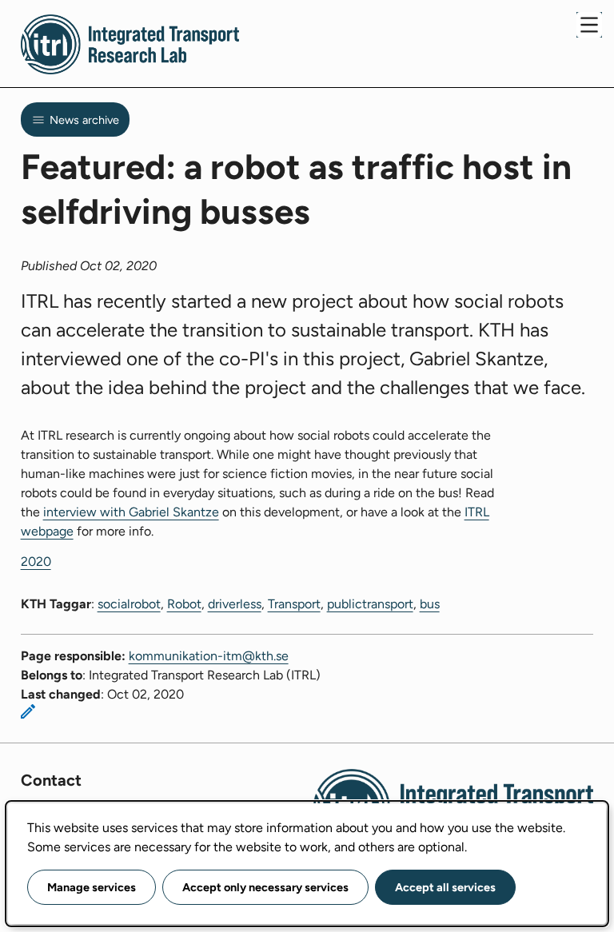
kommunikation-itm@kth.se (209, 655)
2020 (36, 561)
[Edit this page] (28, 711)
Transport (294, 603)
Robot (184, 603)
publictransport (370, 603)
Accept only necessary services (265, 887)
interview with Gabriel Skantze (131, 512)
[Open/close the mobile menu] (589, 25)
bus (430, 603)
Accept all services (445, 887)
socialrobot (129, 603)
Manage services (91, 887)
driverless (234, 603)
